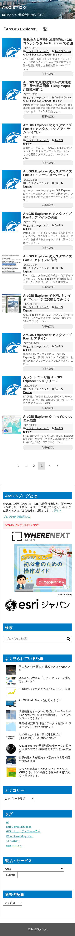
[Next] (57, 465)
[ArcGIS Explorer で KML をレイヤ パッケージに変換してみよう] (11, 303)
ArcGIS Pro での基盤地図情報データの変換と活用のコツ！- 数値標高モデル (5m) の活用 (45, 749)
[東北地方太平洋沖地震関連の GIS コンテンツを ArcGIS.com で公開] (11, 47)
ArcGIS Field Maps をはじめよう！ (40, 700)
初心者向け (13, 841)
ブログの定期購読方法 (16, 516)
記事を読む (48, 73)
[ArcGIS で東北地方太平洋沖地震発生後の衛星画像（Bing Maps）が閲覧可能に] (11, 90)
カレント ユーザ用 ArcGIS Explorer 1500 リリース (42, 379)
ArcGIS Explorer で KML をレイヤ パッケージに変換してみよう (47, 297)
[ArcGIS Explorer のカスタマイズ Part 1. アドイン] (11, 343)
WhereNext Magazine (19, 836)
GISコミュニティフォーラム (23, 831)
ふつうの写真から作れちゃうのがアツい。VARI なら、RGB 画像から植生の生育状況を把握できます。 (44, 772)
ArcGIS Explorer (52, 54)
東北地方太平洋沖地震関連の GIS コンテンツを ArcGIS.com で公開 (48, 41)
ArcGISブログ (14, 7)
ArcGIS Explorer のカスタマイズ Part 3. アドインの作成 (47, 258)
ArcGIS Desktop (32, 54)
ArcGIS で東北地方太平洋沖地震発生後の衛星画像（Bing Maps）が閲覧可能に (47, 86)
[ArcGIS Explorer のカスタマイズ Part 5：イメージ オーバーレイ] (11, 179)
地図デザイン (14, 846)
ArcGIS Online (63, 51)
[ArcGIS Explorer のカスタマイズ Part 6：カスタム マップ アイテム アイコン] (11, 133)
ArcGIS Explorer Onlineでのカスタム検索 (47, 418)
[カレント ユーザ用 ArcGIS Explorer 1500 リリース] (11, 385)
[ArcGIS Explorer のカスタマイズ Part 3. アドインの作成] (11, 264)
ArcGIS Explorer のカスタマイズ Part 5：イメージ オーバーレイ (47, 173)
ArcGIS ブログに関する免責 (22, 524)
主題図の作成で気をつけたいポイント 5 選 (44, 689)
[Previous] (18, 465)
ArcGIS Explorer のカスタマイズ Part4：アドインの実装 (47, 215)
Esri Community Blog (19, 826)
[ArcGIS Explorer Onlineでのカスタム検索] (11, 424)
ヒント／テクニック (37, 51)
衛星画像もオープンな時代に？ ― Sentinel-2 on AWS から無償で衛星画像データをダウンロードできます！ (45, 715)
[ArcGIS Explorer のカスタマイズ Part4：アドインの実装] (11, 221)
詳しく (58, 510)
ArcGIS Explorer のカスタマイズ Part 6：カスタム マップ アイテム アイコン (47, 128)
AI (7, 822)
